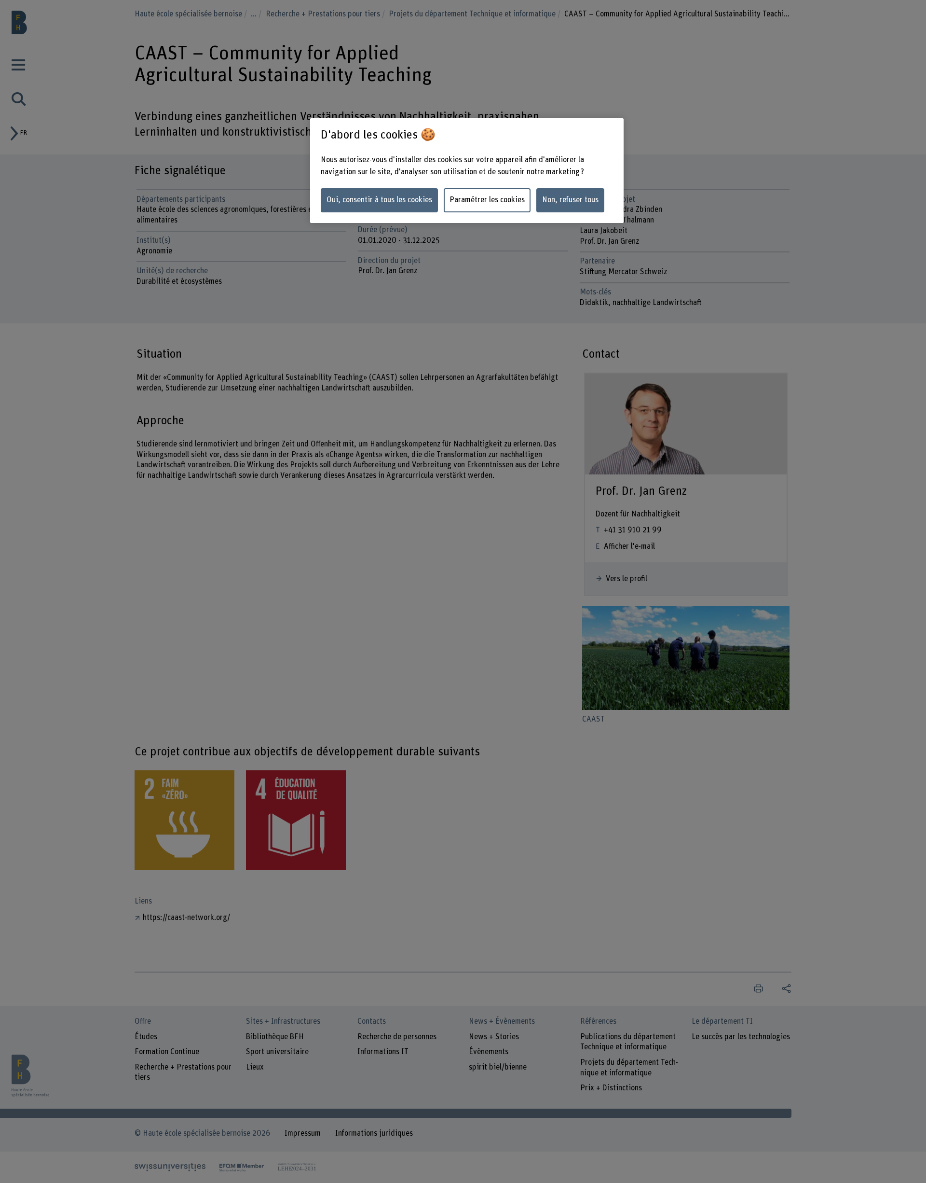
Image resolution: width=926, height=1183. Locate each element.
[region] (467, 170)
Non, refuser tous (570, 200)
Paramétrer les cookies (487, 200)
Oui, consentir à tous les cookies (379, 200)
